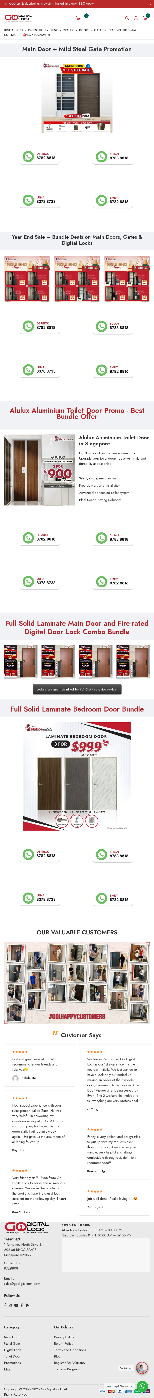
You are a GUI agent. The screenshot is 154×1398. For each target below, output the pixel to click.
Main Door (12, 1337)
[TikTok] (27, 1305)
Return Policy (63, 1343)
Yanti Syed (95, 1207)
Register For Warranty (70, 1362)
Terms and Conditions (70, 1349)
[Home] (18, 18)
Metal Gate (12, 1343)
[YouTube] (16, 1305)
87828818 (11, 1268)
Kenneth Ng (96, 1171)
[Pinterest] (22, 1305)
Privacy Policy (64, 1337)
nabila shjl (29, 1078)
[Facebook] (5, 1305)
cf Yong (92, 1109)
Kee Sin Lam (21, 1212)
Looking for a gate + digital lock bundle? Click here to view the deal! (77, 689)
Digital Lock (12, 1349)
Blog (57, 1356)
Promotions (12, 1362)
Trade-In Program (67, 1369)
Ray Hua (18, 1150)
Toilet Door (12, 1356)
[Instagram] (10, 1305)
